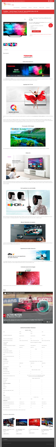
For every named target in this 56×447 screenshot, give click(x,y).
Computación (48, 7)
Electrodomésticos (24, 7)
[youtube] (50, 1)
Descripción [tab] (6, 49)
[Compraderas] (8, 4)
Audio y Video (35, 7)
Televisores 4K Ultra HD (36, 34)
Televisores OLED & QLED (44, 34)
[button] (25, 19)
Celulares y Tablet (41, 7)
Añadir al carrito (36, 31)
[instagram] (51, 1)
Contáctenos (5, 439)
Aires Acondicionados (17, 7)
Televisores (30, 7)
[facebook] (48, 1)
